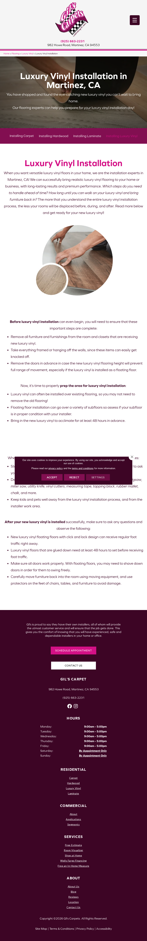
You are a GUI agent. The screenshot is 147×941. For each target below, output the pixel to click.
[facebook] (69, 706)
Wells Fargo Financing (73, 860)
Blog (73, 891)
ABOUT (73, 878)
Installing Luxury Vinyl (121, 136)
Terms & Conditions (61, 928)
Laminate (73, 793)
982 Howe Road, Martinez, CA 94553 (73, 45)
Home (7, 53)
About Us (73, 886)
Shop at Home (73, 855)
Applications (73, 819)
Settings (98, 477)
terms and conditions (83, 468)
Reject (74, 477)
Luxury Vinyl (27, 53)
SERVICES (73, 837)
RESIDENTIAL (73, 769)
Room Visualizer (73, 850)
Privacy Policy (85, 928)
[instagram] (76, 706)
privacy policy (55, 468)
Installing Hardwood (53, 136)
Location (73, 902)
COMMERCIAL (73, 806)
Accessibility (104, 928)
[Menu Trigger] (135, 20)
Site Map (41, 928)
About (73, 814)
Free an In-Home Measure (73, 865)
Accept (52, 477)
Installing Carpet (22, 136)
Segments (73, 824)
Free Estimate (73, 845)
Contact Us (73, 907)
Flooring (15, 53)
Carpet (73, 777)
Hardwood (73, 783)
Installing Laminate (87, 136)
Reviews (73, 896)
